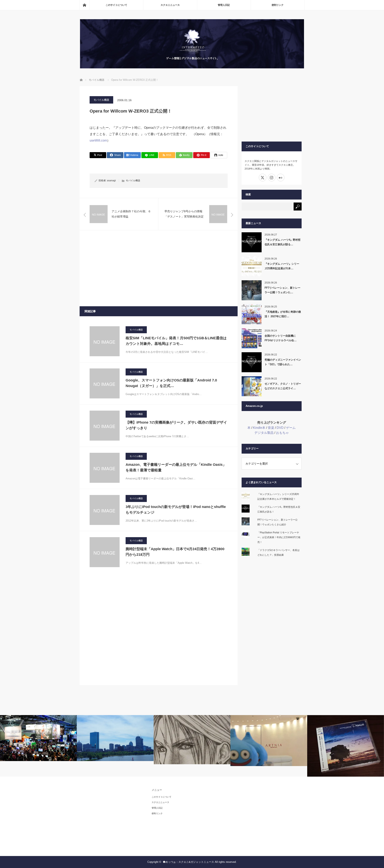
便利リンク (278, 5)
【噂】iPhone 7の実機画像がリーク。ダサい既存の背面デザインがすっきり (176, 425)
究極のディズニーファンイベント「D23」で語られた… (283, 362)
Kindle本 (259, 427)
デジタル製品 (264, 432)
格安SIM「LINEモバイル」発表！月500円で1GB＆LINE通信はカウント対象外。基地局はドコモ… (176, 341)
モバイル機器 (101, 99)
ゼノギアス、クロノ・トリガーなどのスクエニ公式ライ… (283, 386)
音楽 (271, 427)
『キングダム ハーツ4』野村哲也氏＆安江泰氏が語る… (283, 242)
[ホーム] (84, 5)
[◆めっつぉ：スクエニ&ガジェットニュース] (192, 67)
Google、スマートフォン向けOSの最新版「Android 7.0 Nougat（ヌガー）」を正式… (171, 383)
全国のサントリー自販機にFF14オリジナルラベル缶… (281, 338)
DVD (280, 427)
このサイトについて (116, 5)
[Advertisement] (159, 268)
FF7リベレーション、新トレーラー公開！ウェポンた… (282, 290)
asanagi (111, 180)
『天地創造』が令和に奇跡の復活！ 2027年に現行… (283, 314)
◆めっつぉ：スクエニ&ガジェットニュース (188, 861)
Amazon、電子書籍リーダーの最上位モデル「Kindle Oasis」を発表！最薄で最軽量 (176, 467)
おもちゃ (282, 432)
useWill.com (98, 140)
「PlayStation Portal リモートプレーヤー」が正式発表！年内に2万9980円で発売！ (278, 537)
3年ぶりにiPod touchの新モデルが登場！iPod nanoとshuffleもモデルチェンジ (176, 510)
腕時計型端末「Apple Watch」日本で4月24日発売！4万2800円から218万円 (175, 552)
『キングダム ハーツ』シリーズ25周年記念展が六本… (282, 266)
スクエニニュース (170, 5)
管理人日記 (224, 5)
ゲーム (291, 427)
